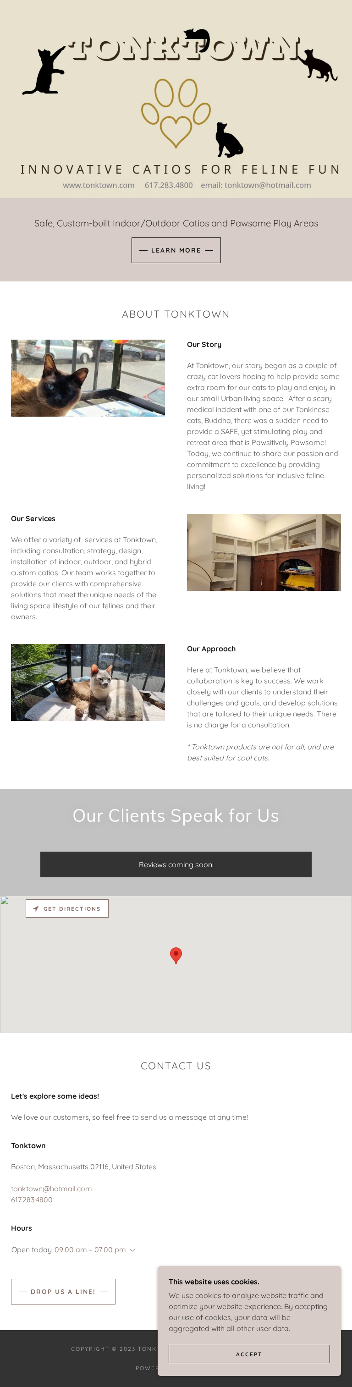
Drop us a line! (63, 1292)
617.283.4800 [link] (32, 1199)
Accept (249, 1354)
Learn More (176, 250)
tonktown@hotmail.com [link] (51, 1188)
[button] (130, 1250)
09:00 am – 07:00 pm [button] (90, 1249)
